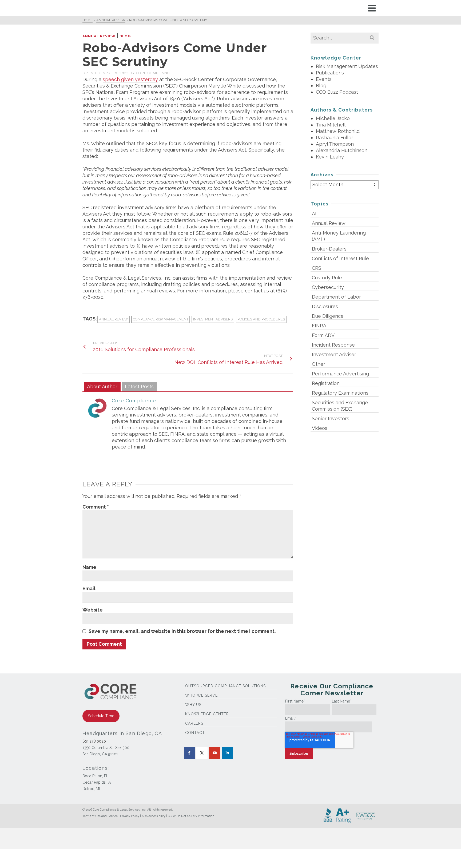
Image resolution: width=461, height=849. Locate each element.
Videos (319, 428)
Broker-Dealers (329, 249)
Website (92, 610)
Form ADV (323, 335)
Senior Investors (330, 418)
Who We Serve (201, 695)
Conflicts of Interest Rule (340, 258)
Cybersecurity (328, 287)
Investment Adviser (334, 354)
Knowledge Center (207, 714)
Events (324, 79)
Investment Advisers (213, 319)
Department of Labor (336, 297)
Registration (326, 383)
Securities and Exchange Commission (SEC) (340, 406)
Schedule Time (101, 716)
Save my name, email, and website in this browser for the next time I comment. (182, 631)
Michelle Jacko (333, 118)
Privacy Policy (129, 816)
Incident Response (333, 345)
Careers (194, 723)
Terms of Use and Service (100, 816)
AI (314, 213)
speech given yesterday (130, 79)
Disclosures (325, 306)
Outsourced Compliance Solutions (225, 686)
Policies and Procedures (261, 319)
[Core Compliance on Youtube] (214, 753)
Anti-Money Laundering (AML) (339, 236)
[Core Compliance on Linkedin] (227, 753)
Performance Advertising (340, 373)
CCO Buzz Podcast (337, 92)
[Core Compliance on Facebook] (189, 753)
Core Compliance (154, 73)
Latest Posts (139, 386)
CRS (316, 268)
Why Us (193, 705)
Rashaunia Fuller (334, 137)
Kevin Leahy (330, 157)
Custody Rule (327, 277)
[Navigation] (372, 8)
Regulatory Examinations (340, 393)
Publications (330, 73)
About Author (102, 386)
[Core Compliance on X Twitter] (202, 753)
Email (89, 588)
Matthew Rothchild (338, 131)
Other (318, 364)
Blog (125, 36)
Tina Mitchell (330, 125)
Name (89, 567)
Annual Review (99, 36)
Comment (95, 507)
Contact (195, 733)
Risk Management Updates (347, 66)
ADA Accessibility (153, 816)
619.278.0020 (94, 741)
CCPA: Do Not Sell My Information (191, 816)
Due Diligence (328, 316)
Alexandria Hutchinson (341, 150)
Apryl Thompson (335, 144)
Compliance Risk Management (160, 319)
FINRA (319, 325)
